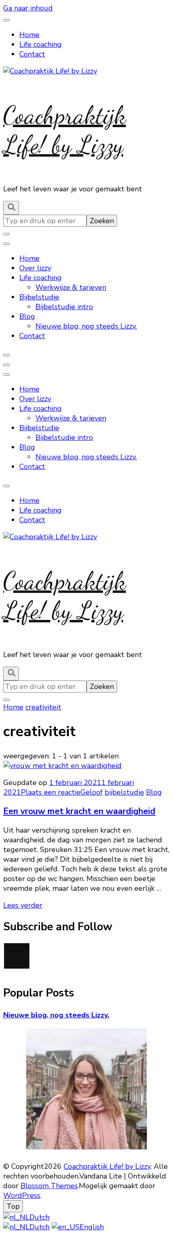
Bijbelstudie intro (64, 307)
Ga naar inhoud (28, 8)
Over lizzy (35, 268)
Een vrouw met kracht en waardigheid (79, 811)
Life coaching (40, 44)
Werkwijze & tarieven (70, 287)
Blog (27, 316)
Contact (32, 54)
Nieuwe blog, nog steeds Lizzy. (86, 326)
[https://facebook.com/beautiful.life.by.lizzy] (16, 956)
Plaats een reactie (50, 792)
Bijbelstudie (39, 297)
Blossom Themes (49, 1186)
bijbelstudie (124, 792)
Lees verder (22, 905)
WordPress (21, 1195)
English (92, 1227)
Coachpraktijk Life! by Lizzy (64, 129)
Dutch (39, 1217)
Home (29, 35)
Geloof (91, 792)
